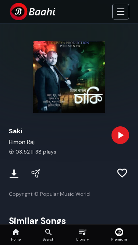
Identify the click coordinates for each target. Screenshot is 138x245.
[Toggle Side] (120, 12)
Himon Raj (22, 142)
